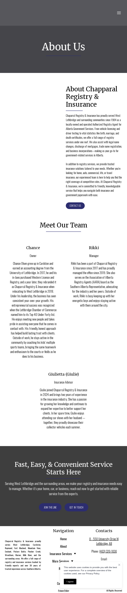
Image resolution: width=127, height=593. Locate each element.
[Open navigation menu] (119, 13)
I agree (70, 581)
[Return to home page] (23, 531)
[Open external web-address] (60, 13)
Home (63, 538)
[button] (75, 205)
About (63, 546)
